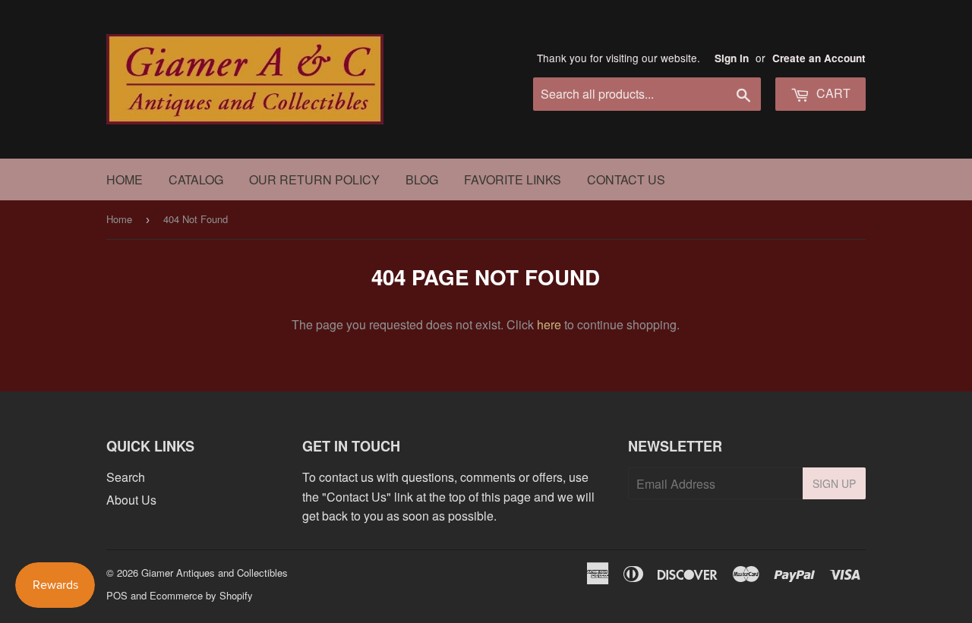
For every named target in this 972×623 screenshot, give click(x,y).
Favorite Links (512, 179)
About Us (131, 499)
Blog (422, 179)
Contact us (626, 179)
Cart (831, 93)
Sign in (732, 58)
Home (124, 179)
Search (125, 477)
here (549, 324)
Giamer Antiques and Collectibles (214, 572)
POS (117, 595)
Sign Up (834, 483)
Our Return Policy (314, 179)
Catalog (196, 179)
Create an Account (819, 58)
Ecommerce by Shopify (201, 595)
